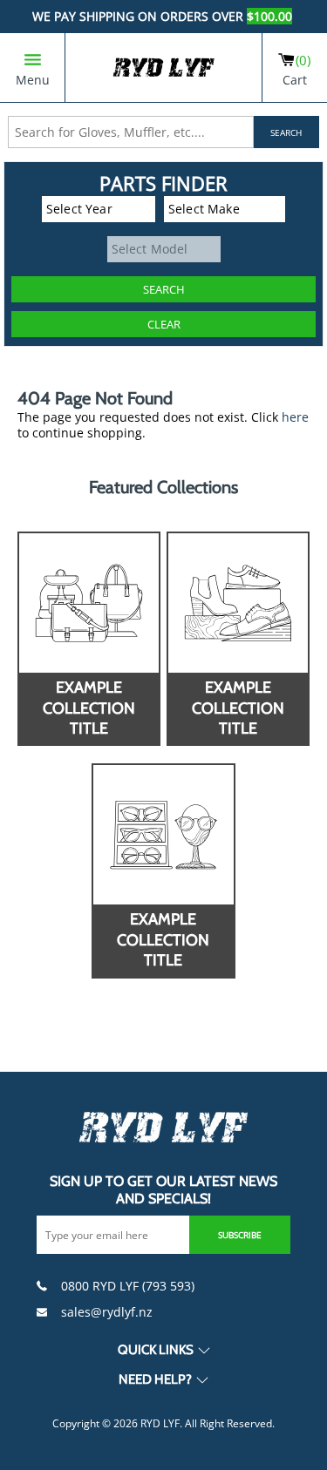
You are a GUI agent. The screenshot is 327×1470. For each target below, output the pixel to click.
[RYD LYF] (164, 67)
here (295, 417)
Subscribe (240, 1235)
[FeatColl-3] (163, 834)
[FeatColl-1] (89, 603)
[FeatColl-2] (238, 603)
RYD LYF (160, 1423)
